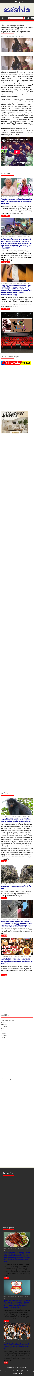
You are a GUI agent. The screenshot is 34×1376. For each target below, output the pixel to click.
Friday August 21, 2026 (8, 884)
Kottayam (4, 1026)
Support (22, 36)
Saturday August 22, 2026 (9, 197)
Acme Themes (18, 1373)
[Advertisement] (17, 383)
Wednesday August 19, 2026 (9, 956)
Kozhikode (4, 1035)
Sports (5, 1362)
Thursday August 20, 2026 (9, 919)
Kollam (3, 1022)
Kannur (3, 1037)
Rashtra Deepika (22, 197)
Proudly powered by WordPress (10, 1371)
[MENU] (32, 18)
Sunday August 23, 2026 (11, 1248)
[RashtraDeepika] (2, 18)
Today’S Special (5, 215)
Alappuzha (4, 1024)
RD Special (4, 861)
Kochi (2, 1029)
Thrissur (3, 1031)
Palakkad (3, 1033)
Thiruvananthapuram (7, 1020)
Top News (6, 1277)
